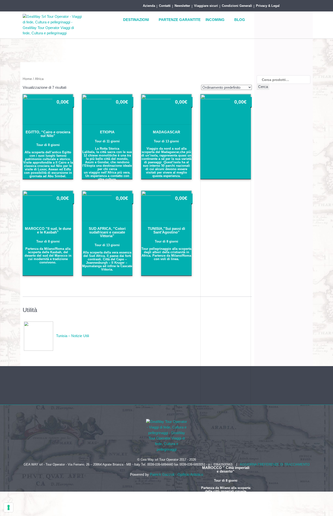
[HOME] (114, 20)
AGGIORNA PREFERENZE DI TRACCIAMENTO (275, 464)
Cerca (263, 87)
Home (27, 79)
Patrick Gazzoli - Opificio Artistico (176, 474)
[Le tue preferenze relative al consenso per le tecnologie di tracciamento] (8, 507)
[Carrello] (305, 4)
